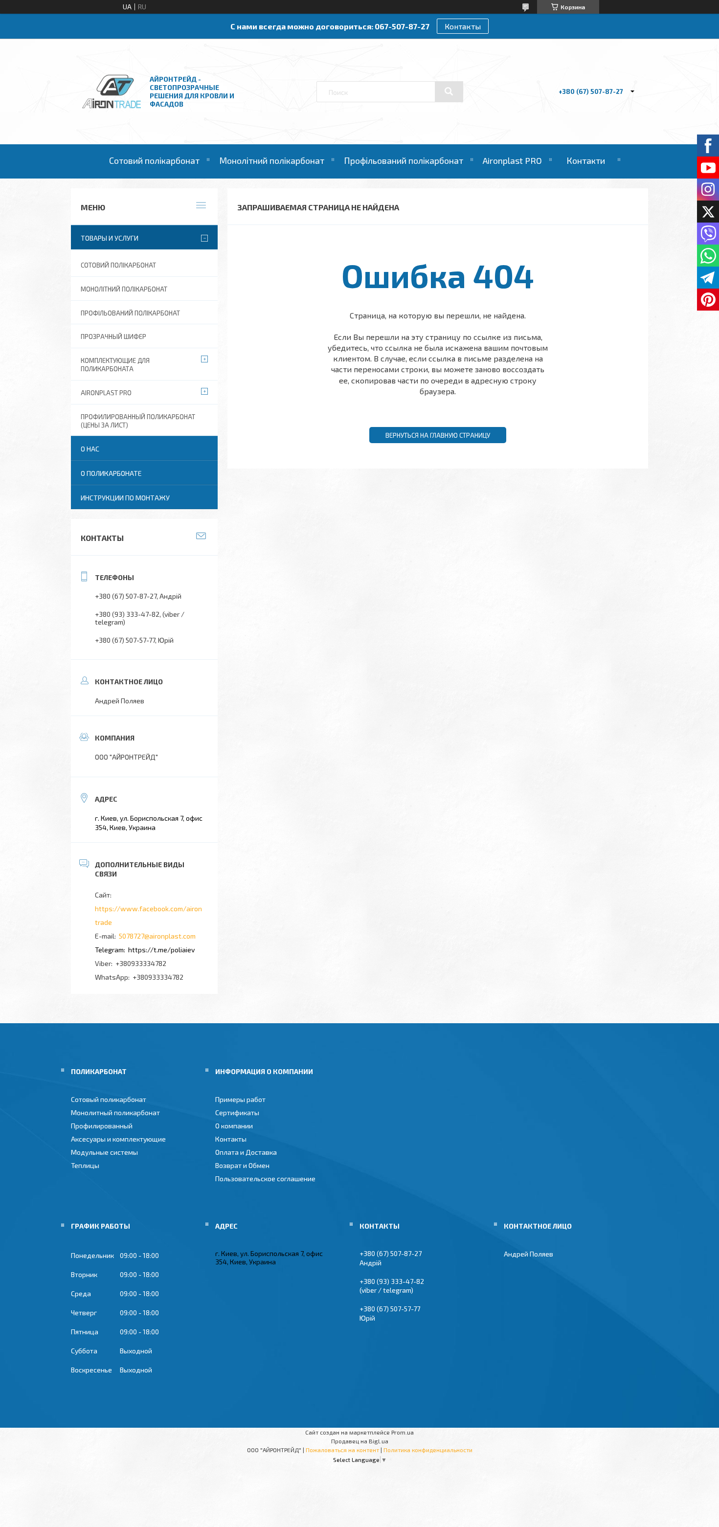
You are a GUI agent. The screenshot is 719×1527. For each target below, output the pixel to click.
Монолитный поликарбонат (115, 1112)
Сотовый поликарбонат (108, 1099)
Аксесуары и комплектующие (118, 1139)
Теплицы (85, 1165)
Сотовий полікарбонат (154, 160)
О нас (90, 449)
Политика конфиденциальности (427, 1449)
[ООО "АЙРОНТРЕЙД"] (111, 118)
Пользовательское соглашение (265, 1178)
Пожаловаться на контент (342, 1449)
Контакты (463, 26)
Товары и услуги (109, 238)
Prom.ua (402, 1432)
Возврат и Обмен (242, 1165)
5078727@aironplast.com (157, 936)
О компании (234, 1126)
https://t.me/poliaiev (161, 949)
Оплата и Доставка (246, 1152)
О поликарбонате (111, 473)
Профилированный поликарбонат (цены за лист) (138, 421)
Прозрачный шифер (113, 336)
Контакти (585, 160)
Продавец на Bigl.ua (359, 1440)
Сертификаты (237, 1112)
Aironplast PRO (512, 160)
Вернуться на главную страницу (437, 435)
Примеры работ (240, 1099)
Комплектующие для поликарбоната (115, 365)
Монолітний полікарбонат (271, 160)
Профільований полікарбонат (403, 160)
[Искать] (449, 91)
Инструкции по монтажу (125, 498)
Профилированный (102, 1126)
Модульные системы (104, 1152)
